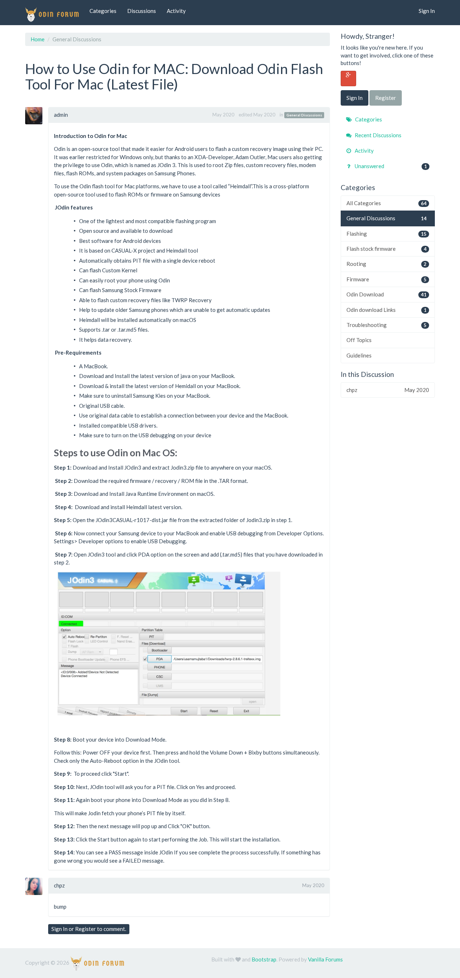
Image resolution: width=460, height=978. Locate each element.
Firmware (386, 279)
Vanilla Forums (325, 959)
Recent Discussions (377, 135)
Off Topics (359, 340)
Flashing (386, 233)
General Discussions (304, 115)
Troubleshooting (386, 325)
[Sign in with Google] (348, 78)
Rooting (386, 263)
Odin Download (386, 294)
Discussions (141, 11)
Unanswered (390, 166)
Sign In (427, 11)
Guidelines (359, 355)
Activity (176, 11)
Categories (102, 11)
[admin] (36, 115)
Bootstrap (264, 959)
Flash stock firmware (386, 248)
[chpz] (36, 886)
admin (61, 114)
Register (85, 929)
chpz (59, 885)
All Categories (386, 203)
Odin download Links (386, 309)
